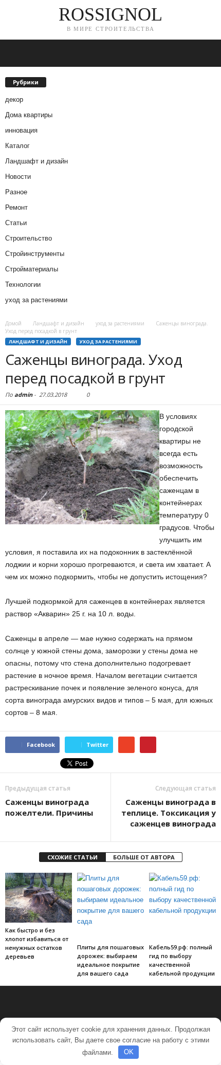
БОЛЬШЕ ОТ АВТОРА (144, 857)
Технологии (23, 284)
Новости (18, 176)
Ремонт (16, 207)
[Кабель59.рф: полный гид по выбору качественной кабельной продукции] (182, 906)
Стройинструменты (34, 254)
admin (23, 394)
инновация (21, 130)
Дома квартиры (28, 115)
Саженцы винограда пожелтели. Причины (49, 807)
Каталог (17, 146)
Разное (16, 192)
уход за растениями (36, 300)
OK (129, 1052)
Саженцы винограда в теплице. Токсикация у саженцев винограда (168, 813)
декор (14, 99)
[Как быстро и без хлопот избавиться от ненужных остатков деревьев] (38, 898)
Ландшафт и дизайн (36, 161)
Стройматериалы (31, 269)
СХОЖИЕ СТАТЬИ (72, 857)
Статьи (16, 223)
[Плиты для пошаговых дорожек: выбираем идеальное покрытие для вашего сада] (110, 906)
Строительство (28, 238)
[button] (205, 53)
